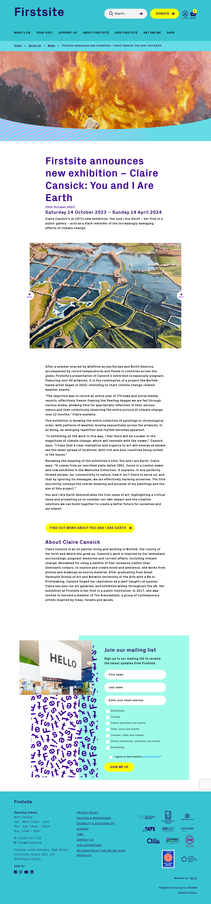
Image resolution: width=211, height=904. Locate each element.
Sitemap (83, 829)
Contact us (85, 840)
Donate (162, 13)
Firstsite (39, 12)
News (51, 45)
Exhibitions (117, 711)
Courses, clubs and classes (127, 735)
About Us (35, 45)
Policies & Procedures (94, 818)
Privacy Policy (87, 812)
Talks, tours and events (125, 729)
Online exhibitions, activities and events (135, 741)
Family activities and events (128, 723)
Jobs (80, 834)
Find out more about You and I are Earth (88, 528)
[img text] (105, 295)
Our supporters (89, 845)
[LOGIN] (185, 13)
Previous (29, 295)
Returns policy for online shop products (101, 853)
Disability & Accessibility (96, 823)
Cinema (115, 717)
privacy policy (151, 757)
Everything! (118, 747)
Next (181, 295)
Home (18, 45)
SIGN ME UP (119, 767)
